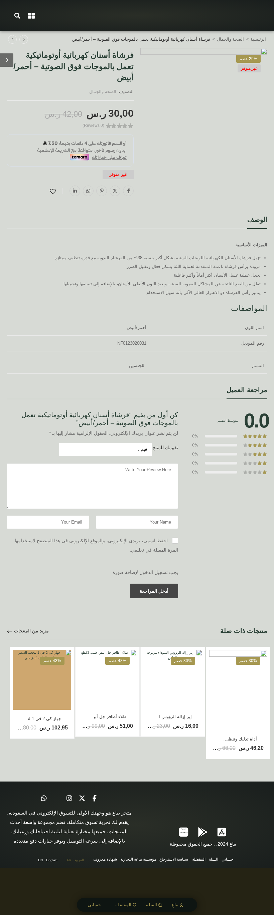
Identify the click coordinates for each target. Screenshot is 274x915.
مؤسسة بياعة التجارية (138, 859)
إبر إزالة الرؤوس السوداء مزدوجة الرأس (155, 716)
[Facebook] (128, 191)
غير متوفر (249, 68)
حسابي (94, 904)
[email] (56, 798)
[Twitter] (115, 191)
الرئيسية (258, 39)
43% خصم (52, 660)
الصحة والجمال (230, 39)
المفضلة (123, 904)
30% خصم (248, 660)
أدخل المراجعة (154, 591)
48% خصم (117, 660)
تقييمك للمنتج (165, 447)
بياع (175, 904)
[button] (17, 15)
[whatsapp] (43, 798)
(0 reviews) (93, 125)
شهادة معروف (105, 859)
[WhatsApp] (88, 191)
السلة (151, 904)
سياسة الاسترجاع (173, 859)
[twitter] (82, 798)
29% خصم (248, 58)
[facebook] (94, 798)
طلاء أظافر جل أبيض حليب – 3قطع (94, 716)
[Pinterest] (101, 191)
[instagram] (69, 798)
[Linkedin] (75, 191)
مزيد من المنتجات (31, 630)
